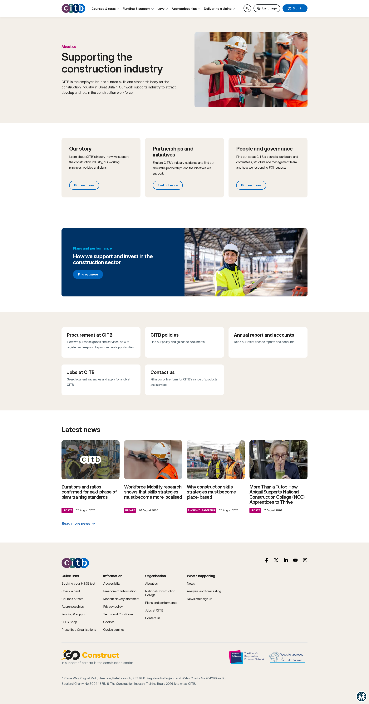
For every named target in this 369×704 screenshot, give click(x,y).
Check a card (71, 591)
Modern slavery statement (121, 599)
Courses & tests (72, 599)
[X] (276, 560)
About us (151, 583)
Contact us (152, 618)
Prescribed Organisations (79, 630)
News (191, 583)
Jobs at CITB (154, 610)
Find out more (86, 185)
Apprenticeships (73, 606)
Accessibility (112, 583)
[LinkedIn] (285, 560)
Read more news (79, 523)
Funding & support (74, 614)
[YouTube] (295, 560)
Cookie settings (114, 630)
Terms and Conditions (118, 614)
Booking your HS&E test (78, 583)
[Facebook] (266, 560)
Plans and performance (161, 603)
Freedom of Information (119, 591)
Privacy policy (113, 606)
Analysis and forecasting (204, 591)
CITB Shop (69, 622)
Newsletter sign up (199, 599)
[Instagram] (305, 560)
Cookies (109, 622)
